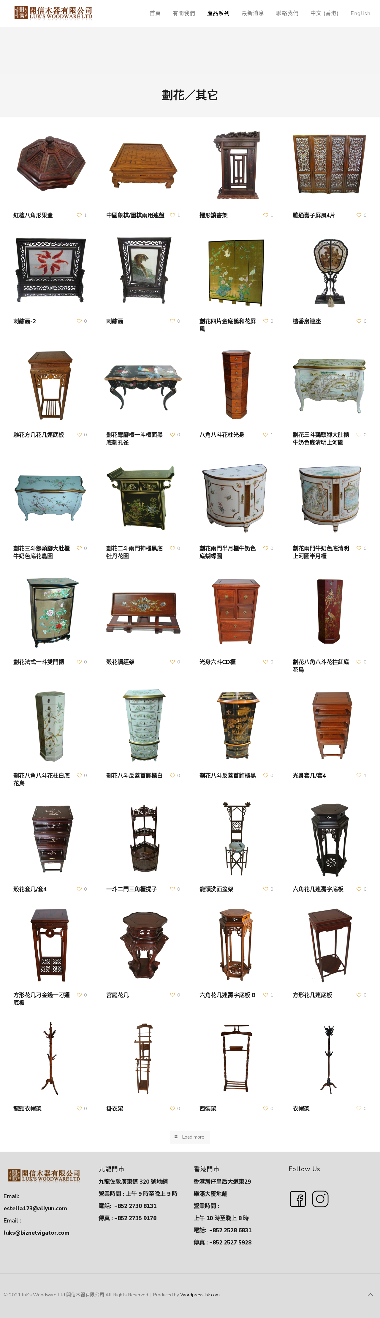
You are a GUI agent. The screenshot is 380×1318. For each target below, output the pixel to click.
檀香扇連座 (307, 321)
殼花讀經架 (120, 662)
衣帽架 (301, 1109)
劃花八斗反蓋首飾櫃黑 (228, 776)
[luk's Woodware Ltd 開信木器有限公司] (53, 13)
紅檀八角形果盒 (33, 215)
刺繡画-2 (24, 321)
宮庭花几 (117, 995)
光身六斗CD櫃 (218, 662)
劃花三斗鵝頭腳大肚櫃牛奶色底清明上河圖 (321, 439)
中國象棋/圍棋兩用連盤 (135, 215)
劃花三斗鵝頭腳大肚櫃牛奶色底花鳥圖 (41, 552)
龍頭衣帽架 (27, 1109)
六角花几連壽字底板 (318, 889)
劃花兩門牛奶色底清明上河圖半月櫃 (321, 552)
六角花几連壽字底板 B (228, 995)
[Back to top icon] (370, 1295)
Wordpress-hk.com (200, 1295)
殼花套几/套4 (30, 889)
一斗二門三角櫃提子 (131, 889)
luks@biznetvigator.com (36, 1233)
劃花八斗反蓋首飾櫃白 (134, 776)
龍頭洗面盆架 (216, 889)
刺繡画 (114, 321)
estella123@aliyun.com (35, 1208)
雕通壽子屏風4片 (314, 215)
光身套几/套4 (309, 776)
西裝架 (208, 1109)
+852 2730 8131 (135, 1206)
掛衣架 (114, 1109)
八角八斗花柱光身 (222, 435)
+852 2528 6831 (230, 1230)
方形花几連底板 (312, 995)
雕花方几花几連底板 (38, 435)
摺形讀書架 (214, 215)
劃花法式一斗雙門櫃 (38, 662)
